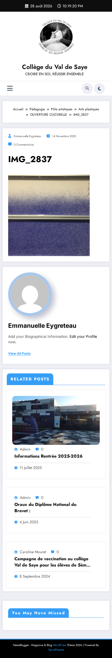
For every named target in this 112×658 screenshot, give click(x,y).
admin (25, 449)
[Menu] (10, 88)
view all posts (19, 353)
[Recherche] (87, 88)
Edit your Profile (83, 336)
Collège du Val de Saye (54, 66)
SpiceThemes (56, 650)
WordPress (59, 645)
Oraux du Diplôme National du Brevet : (45, 508)
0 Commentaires (24, 145)
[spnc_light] (99, 88)
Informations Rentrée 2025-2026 (48, 456)
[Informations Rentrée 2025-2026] (56, 420)
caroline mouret (33, 552)
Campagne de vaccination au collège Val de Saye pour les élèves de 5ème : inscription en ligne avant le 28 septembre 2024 (51, 562)
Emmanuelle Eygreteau (27, 136)
